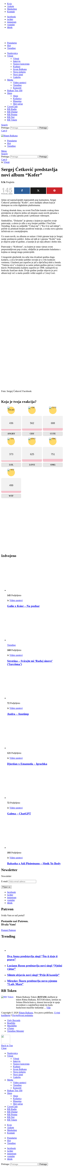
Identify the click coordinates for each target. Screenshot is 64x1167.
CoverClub (12, 106)
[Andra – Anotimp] (35, 684)
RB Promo (12, 114)
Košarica (17, 98)
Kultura (16, 66)
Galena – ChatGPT (19, 813)
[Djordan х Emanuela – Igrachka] (35, 733)
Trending (11, 48)
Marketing (12, 9)
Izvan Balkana (20, 69)
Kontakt (11, 11)
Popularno (12, 43)
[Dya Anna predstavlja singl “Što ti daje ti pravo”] (35, 946)
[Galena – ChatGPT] (35, 783)
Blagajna (17, 101)
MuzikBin (12, 1025)
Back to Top (7, 1045)
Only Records (13, 1020)
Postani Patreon (8, 930)
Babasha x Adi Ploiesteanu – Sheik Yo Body (34, 863)
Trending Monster (15, 1031)
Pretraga (43, 128)
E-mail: (5, 881)
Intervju (16, 61)
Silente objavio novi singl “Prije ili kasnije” (33, 974)
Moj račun (18, 104)
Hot (9, 45)
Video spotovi (19, 82)
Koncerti (17, 88)
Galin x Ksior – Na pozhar (23, 606)
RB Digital (12, 112)
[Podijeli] (22, 190)
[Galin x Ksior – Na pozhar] (35, 576)
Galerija (17, 77)
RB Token (12, 120)
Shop (9, 93)
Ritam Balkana (26, 1012)
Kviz (9, 3)
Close (4, 1048)
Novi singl (18, 74)
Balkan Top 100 (14, 90)
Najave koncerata (21, 64)
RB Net (10, 117)
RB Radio (12, 109)
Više (48, 1007)
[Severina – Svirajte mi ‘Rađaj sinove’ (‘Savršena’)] (35, 626)
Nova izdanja (19, 72)
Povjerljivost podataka (22, 1015)
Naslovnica (12, 53)
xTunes (10, 1028)
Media (10, 80)
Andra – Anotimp (18, 713)
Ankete (10, 6)
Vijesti (10, 56)
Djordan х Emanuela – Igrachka (27, 763)
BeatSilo (11, 1023)
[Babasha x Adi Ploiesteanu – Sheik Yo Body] (35, 833)
